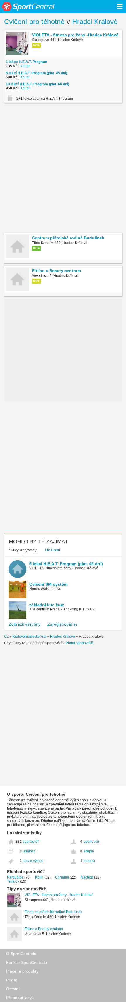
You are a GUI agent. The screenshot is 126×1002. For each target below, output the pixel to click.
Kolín (39, 877)
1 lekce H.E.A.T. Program (26, 62)
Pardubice (15, 877)
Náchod (87, 877)
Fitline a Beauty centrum (44, 929)
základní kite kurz (46, 604)
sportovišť (31, 841)
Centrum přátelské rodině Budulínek (53, 912)
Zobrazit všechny (24, 624)
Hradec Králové (62, 636)
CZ (6, 636)
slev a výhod (33, 861)
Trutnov (13, 881)
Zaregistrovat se (62, 624)
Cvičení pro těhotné (34, 22)
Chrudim (62, 877)
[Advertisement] (63, 169)
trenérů (89, 861)
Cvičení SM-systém (48, 584)
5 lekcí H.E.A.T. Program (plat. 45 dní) (36, 73)
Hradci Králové (95, 22)
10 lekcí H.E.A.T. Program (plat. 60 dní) (37, 84)
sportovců (91, 841)
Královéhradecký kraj (29, 636)
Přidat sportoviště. (80, 643)
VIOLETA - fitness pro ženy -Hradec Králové (59, 895)
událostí (29, 851)
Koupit (25, 66)
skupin (89, 851)
